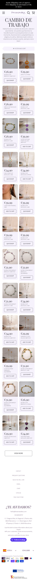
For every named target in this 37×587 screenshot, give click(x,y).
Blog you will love (18, 480)
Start (18, 488)
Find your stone (19, 497)
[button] (3, 13)
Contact (18, 471)
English (26, 550)
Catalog (18, 493)
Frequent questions (18, 475)
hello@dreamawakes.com (18, 512)
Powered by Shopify (18, 556)
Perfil (18, 484)
